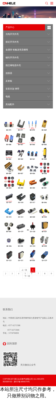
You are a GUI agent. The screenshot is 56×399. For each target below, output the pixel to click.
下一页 (27, 276)
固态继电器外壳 (13, 65)
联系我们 (8, 309)
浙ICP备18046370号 (22, 382)
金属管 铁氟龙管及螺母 (17, 50)
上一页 (24, 270)
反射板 (9, 81)
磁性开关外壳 (12, 57)
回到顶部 (12, 343)
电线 (8, 96)
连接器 (9, 73)
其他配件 (10, 104)
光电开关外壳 (12, 34)
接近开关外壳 (12, 42)
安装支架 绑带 (12, 89)
